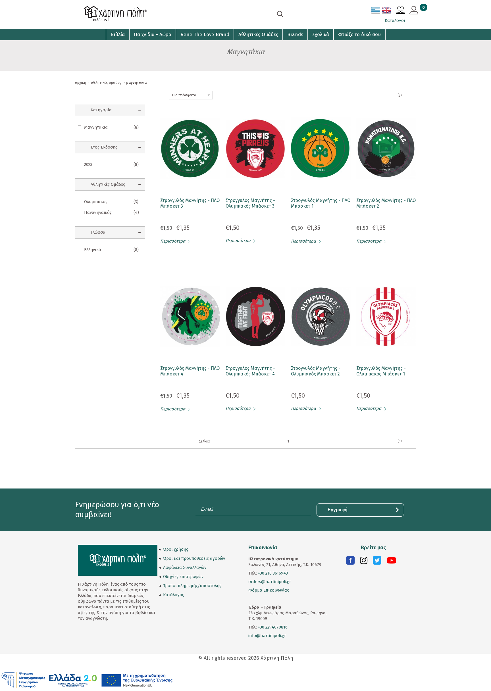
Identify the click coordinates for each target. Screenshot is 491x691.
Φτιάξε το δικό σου (359, 34)
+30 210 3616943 (273, 573)
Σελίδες (205, 441)
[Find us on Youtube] (391, 562)
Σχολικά (320, 34)
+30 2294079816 (272, 627)
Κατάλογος (173, 594)
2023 (111, 164)
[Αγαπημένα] (400, 11)
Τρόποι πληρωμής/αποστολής (192, 585)
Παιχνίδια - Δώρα (152, 34)
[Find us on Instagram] (363, 562)
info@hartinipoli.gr (267, 635)
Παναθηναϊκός (111, 212)
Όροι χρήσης (175, 549)
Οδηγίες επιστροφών (183, 576)
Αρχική (80, 82)
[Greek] (376, 11)
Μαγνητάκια (111, 127)
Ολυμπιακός (111, 201)
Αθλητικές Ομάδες (258, 34)
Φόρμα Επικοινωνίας (268, 590)
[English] (387, 11)
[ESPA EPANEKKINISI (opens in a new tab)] (87, 679)
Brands (295, 34)
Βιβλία (118, 34)
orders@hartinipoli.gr (269, 581)
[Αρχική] (126, 14)
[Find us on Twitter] (377, 562)
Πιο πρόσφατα (184, 95)
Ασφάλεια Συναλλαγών (184, 567)
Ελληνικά (111, 249)
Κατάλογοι (395, 20)
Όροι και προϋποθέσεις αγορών (194, 558)
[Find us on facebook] (350, 562)
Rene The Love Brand (204, 34)
